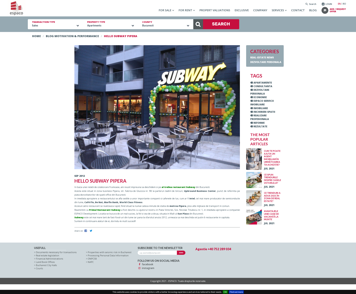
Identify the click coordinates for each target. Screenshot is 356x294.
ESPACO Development (85, 213)
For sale (165, 10)
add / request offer (338, 10)
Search (312, 4)
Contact (298, 10)
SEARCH (221, 24)
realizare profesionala (259, 117)
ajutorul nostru (147, 209)
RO (344, 4)
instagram (147, 268)
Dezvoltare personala (265, 62)
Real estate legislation (47, 255)
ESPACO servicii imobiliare (262, 102)
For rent (185, 10)
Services (278, 10)
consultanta (263, 86)
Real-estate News (262, 57)
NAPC (91, 262)
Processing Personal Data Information (108, 255)
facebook (147, 264)
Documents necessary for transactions (56, 252)
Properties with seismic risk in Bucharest (109, 252)
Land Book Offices (45, 262)
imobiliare (261, 108)
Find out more (236, 292)
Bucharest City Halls (46, 265)
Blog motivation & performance (72, 36)
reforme (259, 122)
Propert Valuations (214, 10)
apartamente (263, 82)
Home (36, 36)
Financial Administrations (49, 258)
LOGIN (328, 4)
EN (339, 4)
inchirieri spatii (264, 111)
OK (225, 292)
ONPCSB (92, 258)
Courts (39, 268)
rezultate (260, 126)
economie (260, 97)
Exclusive (242, 10)
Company (260, 10)
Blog (313, 10)
